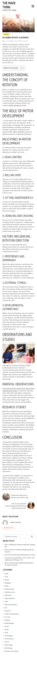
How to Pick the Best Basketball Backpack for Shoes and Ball (19, 564)
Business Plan (9, 589)
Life (6, 608)
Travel (7, 642)
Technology (9, 636)
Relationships (9, 623)
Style (6, 632)
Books (7, 586)
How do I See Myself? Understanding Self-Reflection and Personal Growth (15, 506)
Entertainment (10, 598)
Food (6, 601)
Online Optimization (12, 614)
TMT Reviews (9, 639)
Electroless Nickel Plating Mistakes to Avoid (20, 555)
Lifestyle (6, 34)
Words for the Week (11, 651)
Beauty (7, 580)
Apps (6, 573)
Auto (6, 577)
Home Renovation (11, 605)
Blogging (8, 583)
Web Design (9, 645)
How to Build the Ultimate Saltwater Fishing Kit (20, 546)
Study (7, 629)
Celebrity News (10, 592)
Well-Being (8, 648)
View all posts (10, 528)
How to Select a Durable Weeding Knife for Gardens (19, 551)
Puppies (7, 620)
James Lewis (17, 41)
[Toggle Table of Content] (21, 68)
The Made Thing (9, 5)
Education (8, 595)
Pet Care (8, 617)
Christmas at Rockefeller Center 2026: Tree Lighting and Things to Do (20, 559)
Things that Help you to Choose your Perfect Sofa (19, 496)
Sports (7, 626)
